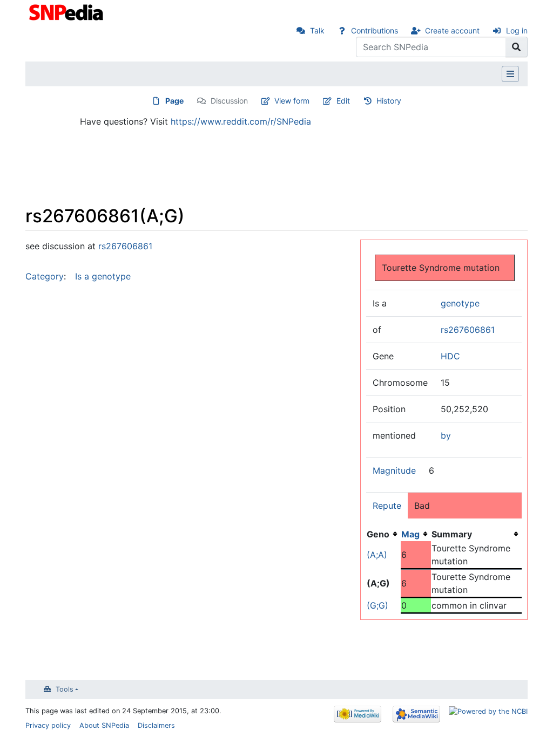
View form (291, 100)
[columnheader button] (416, 534)
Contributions (374, 30)
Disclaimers (156, 725)
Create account (452, 30)
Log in (517, 30)
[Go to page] (516, 47)
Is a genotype (103, 276)
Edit (343, 100)
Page (174, 100)
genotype (460, 303)
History (388, 100)
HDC (450, 356)
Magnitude (394, 470)
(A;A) (377, 554)
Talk (317, 30)
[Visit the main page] (67, 11)
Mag (410, 534)
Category (44, 276)
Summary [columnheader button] (451, 534)
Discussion (229, 100)
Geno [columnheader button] (378, 534)
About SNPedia (104, 725)
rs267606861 (468, 329)
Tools (64, 689)
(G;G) (377, 605)
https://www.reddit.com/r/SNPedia (241, 121)
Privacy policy (48, 725)
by (446, 435)
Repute (387, 505)
